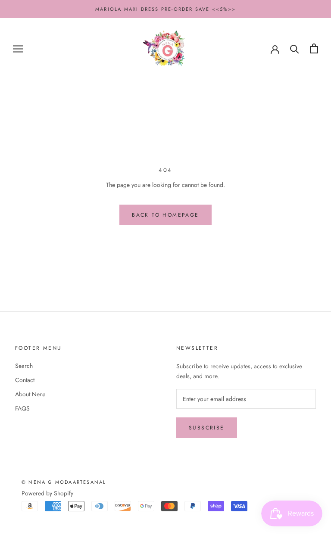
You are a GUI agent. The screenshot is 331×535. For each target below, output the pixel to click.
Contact (24, 380)
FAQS (22, 408)
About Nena (30, 394)
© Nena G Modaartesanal (64, 482)
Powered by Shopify (47, 493)
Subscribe (207, 428)
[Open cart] (314, 48)
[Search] (294, 48)
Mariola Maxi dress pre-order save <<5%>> (165, 9)
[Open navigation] (18, 48)
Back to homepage (165, 215)
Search (24, 365)
